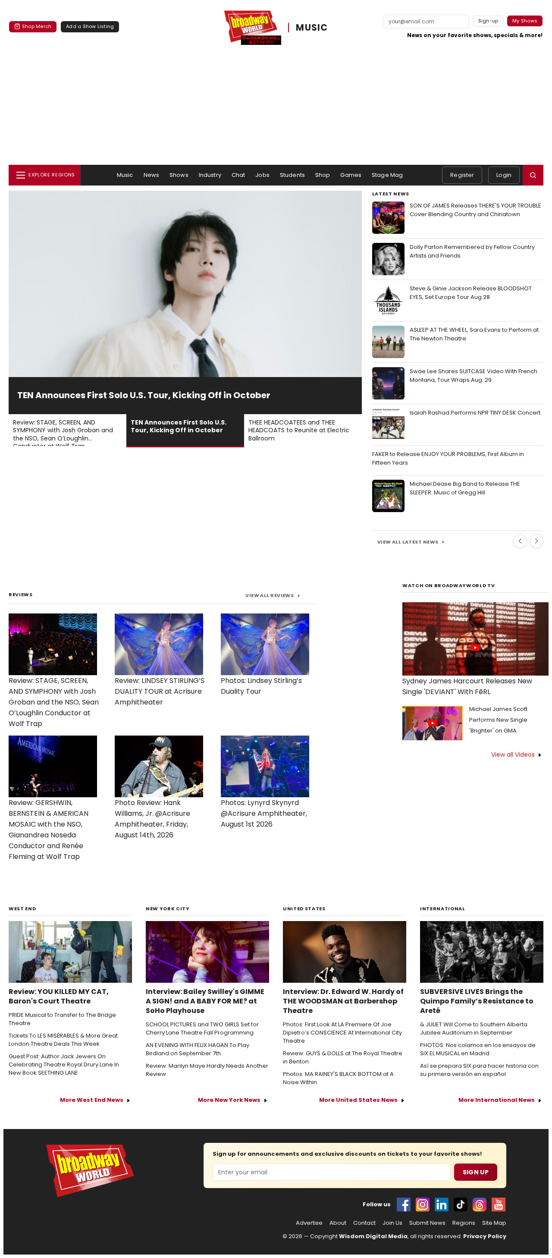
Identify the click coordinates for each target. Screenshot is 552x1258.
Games (350, 175)
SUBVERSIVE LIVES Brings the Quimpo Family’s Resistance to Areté (476, 1001)
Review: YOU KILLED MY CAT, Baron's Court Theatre (59, 996)
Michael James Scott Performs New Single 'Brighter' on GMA (498, 720)
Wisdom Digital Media (373, 1236)
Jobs (262, 175)
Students (292, 175)
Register (462, 175)
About (337, 1223)
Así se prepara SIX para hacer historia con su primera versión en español (479, 1070)
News (152, 175)
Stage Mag (387, 175)
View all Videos (513, 754)
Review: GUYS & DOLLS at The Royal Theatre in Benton (342, 1058)
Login (503, 175)
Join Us (392, 1223)
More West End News (91, 1100)
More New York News (229, 1100)
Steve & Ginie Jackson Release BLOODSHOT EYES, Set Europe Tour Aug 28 (471, 292)
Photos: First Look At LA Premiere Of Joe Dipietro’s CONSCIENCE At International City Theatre (342, 1033)
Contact (364, 1223)
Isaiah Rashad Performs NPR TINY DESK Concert (475, 413)
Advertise (309, 1223)
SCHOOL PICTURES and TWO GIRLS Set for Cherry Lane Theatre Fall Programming (202, 1029)
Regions (463, 1223)
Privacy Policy (484, 1236)
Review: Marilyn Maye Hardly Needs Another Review (207, 1070)
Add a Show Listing (90, 26)
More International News (496, 1100)
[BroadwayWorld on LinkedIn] (441, 1204)
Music (125, 175)
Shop (322, 175)
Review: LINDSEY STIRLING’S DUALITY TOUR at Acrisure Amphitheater (159, 691)
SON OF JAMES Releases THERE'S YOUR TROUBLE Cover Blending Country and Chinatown (475, 209)
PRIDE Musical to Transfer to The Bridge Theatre (62, 1019)
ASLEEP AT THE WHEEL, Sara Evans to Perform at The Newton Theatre (474, 334)
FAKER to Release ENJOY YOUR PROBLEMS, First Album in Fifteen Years (448, 458)
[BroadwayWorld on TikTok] (460, 1204)
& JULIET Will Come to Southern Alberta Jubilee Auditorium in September (473, 1029)
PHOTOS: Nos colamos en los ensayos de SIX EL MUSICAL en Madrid (478, 1049)
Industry (210, 175)
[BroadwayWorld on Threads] (479, 1204)
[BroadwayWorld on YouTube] (498, 1204)
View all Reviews (269, 595)
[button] (533, 175)
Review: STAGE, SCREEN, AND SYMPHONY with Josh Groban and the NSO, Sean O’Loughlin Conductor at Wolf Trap (54, 702)
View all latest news (408, 541)
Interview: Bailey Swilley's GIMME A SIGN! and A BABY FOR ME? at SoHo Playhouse (205, 1001)
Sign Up (476, 1172)
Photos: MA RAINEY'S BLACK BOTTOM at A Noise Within (338, 1078)
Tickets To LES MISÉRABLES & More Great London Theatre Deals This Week (63, 1040)
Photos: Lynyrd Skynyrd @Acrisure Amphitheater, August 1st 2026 (264, 813)
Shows (178, 175)
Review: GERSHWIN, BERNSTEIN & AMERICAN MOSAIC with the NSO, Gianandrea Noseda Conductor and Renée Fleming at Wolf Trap (48, 830)
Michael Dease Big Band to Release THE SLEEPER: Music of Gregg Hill (465, 488)
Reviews (21, 594)
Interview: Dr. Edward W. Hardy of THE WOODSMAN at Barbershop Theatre (343, 1001)
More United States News (358, 1100)
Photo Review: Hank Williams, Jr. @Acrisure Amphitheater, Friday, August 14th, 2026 (152, 819)
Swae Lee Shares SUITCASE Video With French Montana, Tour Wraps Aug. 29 (473, 375)
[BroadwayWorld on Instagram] (422, 1204)
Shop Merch (36, 26)
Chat (238, 175)
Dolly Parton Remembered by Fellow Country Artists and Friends (472, 251)
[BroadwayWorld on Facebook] (403, 1204)
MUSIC (312, 27)
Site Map (494, 1223)
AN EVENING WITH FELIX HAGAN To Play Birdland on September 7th (197, 1049)
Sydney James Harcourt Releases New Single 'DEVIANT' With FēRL (467, 686)
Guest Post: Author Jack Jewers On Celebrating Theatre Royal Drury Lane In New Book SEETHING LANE (64, 1065)
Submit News (427, 1223)
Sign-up (488, 20)
